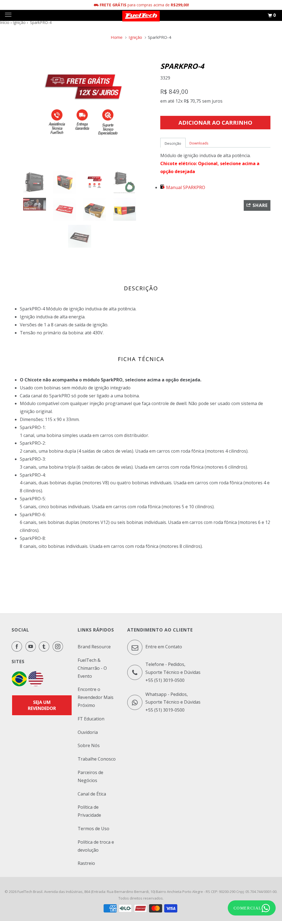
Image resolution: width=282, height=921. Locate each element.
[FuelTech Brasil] (141, 15)
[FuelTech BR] (19, 685)
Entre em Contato (163, 647)
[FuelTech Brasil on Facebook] (18, 646)
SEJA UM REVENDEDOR (42, 705)
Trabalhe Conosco (97, 759)
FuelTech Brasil (29, 891)
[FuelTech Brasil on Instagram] (59, 646)
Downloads (198, 143)
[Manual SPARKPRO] (162, 187)
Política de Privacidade (89, 811)
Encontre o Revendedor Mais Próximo (95, 697)
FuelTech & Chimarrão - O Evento (92, 668)
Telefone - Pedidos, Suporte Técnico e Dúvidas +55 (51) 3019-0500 (172, 672)
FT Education (91, 719)
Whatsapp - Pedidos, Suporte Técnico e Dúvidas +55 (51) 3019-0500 (172, 702)
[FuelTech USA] (36, 685)
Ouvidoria (88, 732)
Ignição (19, 22)
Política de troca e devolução (96, 846)
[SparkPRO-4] (83, 104)
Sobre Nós (89, 745)
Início (4, 22)
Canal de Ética (92, 794)
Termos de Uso (93, 829)
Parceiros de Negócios (90, 776)
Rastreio (86, 863)
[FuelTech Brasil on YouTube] (31, 646)
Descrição (173, 143)
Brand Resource (94, 647)
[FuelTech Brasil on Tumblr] (45, 646)
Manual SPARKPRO (185, 187)
